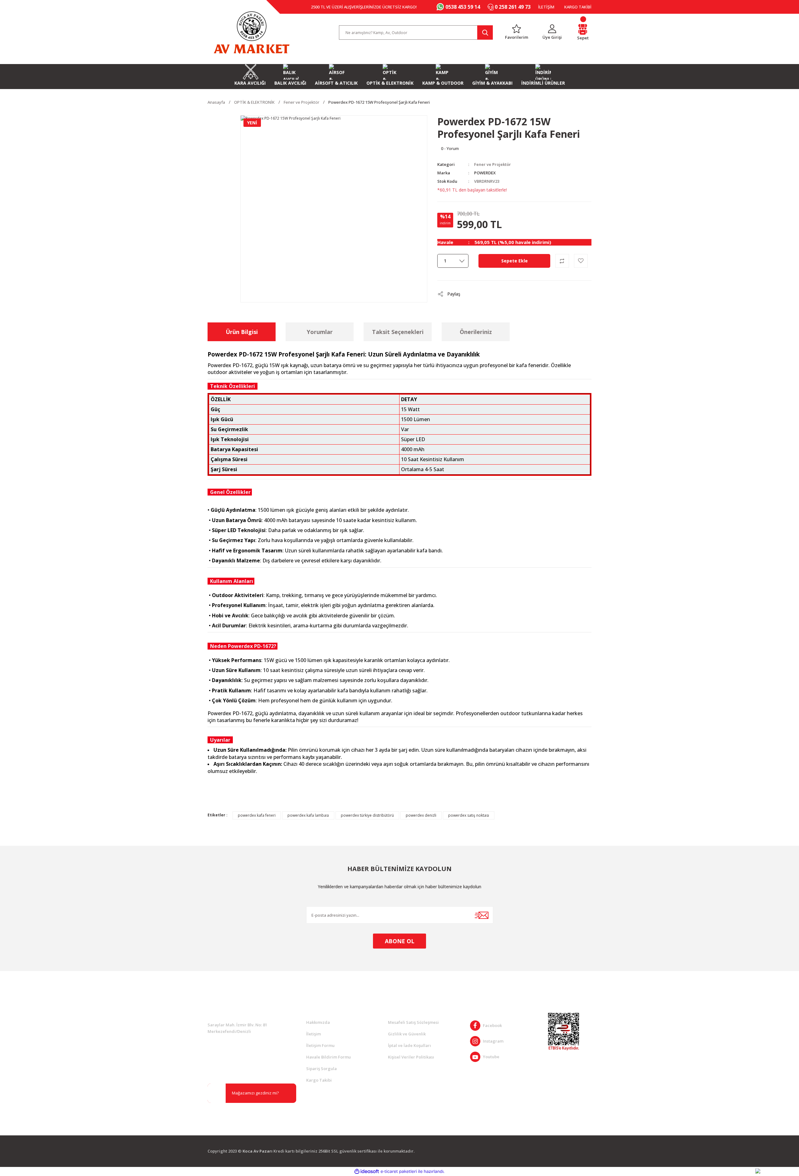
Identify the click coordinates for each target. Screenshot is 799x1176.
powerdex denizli (421, 815)
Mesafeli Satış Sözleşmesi (413, 1022)
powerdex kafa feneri (257, 815)
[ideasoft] (366, 1171)
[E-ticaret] (398, 1171)
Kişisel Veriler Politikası (411, 1057)
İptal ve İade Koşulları (409, 1045)
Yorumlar (320, 332)
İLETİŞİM (546, 7)
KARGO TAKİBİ (577, 7)
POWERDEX (485, 173)
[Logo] (252, 32)
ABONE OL (399, 941)
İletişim (313, 1034)
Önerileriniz (476, 332)
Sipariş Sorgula (321, 1068)
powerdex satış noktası (468, 815)
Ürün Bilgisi (242, 332)
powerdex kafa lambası (308, 815)
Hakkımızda (318, 1022)
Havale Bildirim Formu (328, 1057)
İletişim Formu (320, 1045)
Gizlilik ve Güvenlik (407, 1034)
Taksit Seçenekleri (398, 332)
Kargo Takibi (319, 1080)
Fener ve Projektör (492, 164)
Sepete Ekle (514, 261)
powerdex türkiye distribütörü (367, 815)
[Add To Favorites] (581, 261)
